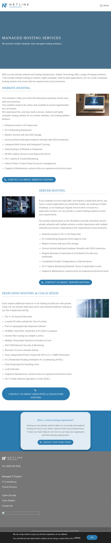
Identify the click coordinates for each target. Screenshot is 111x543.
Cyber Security (9, 495)
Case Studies (8, 500)
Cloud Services (9, 487)
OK (92, 537)
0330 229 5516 (13, 466)
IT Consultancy (9, 482)
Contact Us (7, 506)
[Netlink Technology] (15, 6)
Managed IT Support (12, 476)
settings (77, 538)
